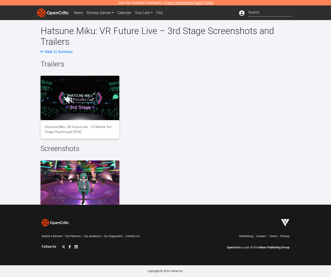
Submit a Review (52, 236)
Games (99, 12)
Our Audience (92, 236)
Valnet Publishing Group (273, 247)
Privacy (284, 236)
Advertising (246, 236)
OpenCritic (234, 247)
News (78, 12)
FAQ (159, 12)
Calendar (124, 12)
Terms (273, 236)
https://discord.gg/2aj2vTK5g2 (188, 2)
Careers (261, 236)
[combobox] (270, 11)
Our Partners (73, 236)
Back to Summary (58, 51)
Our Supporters (113, 236)
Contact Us (133, 236)
